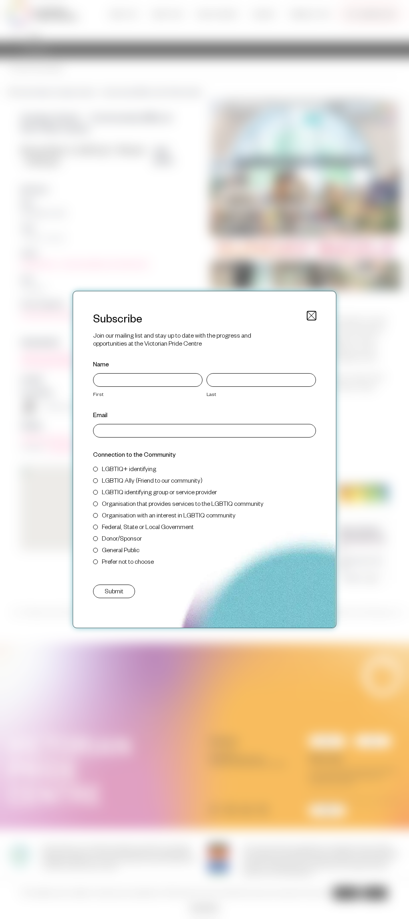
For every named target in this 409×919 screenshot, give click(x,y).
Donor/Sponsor (122, 538)
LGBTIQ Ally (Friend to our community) (152, 480)
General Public (120, 549)
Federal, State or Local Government (148, 526)
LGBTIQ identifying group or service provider (159, 491)
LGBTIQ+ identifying (129, 468)
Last (211, 394)
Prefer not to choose (128, 561)
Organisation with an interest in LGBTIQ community (169, 515)
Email (100, 414)
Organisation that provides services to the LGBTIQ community (183, 503)
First (98, 394)
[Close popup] (311, 315)
